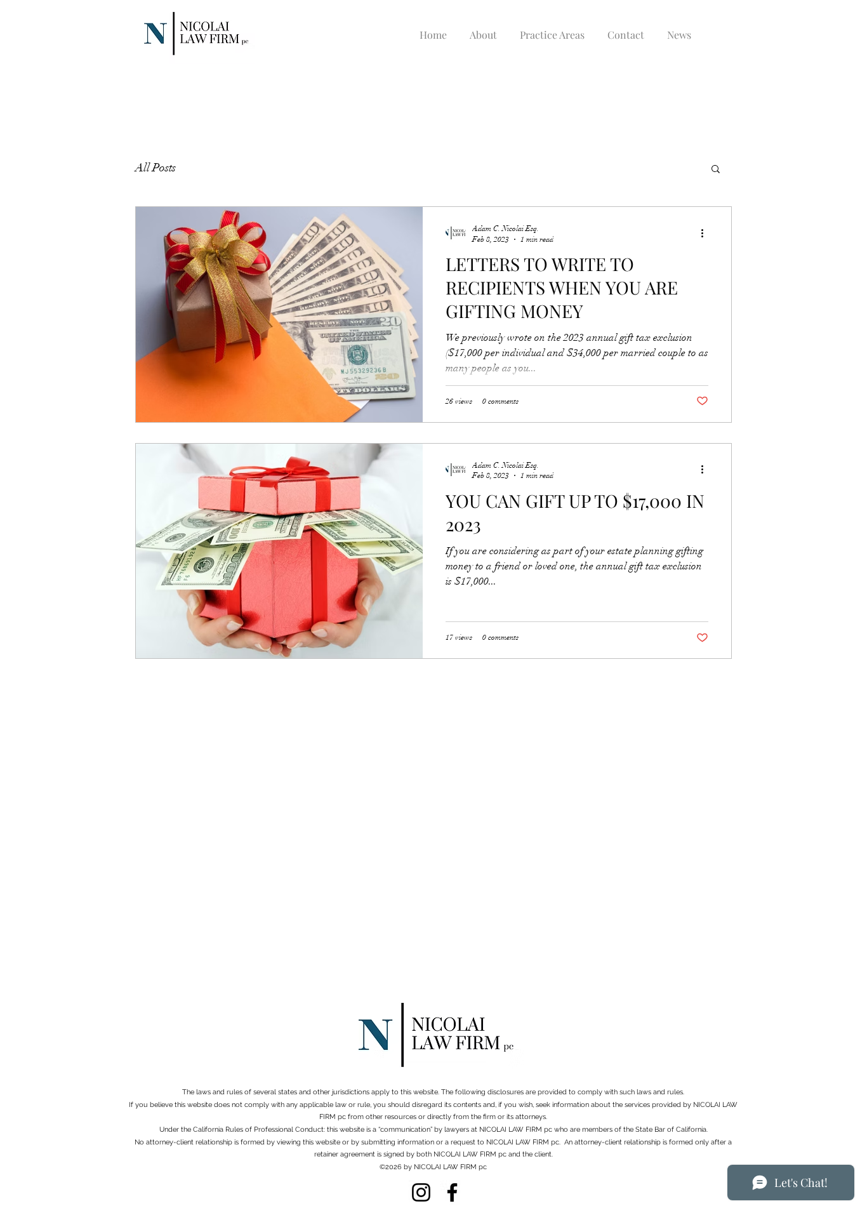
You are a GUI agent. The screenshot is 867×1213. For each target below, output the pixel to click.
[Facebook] (452, 1192)
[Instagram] (421, 1192)
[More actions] (706, 233)
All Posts (155, 168)
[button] (716, 169)
